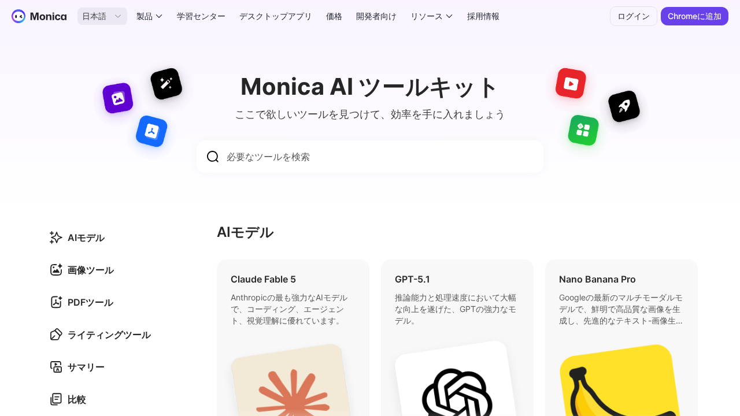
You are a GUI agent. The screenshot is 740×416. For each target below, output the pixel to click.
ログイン (633, 16)
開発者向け (376, 16)
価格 (334, 16)
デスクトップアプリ (275, 16)
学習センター (201, 16)
